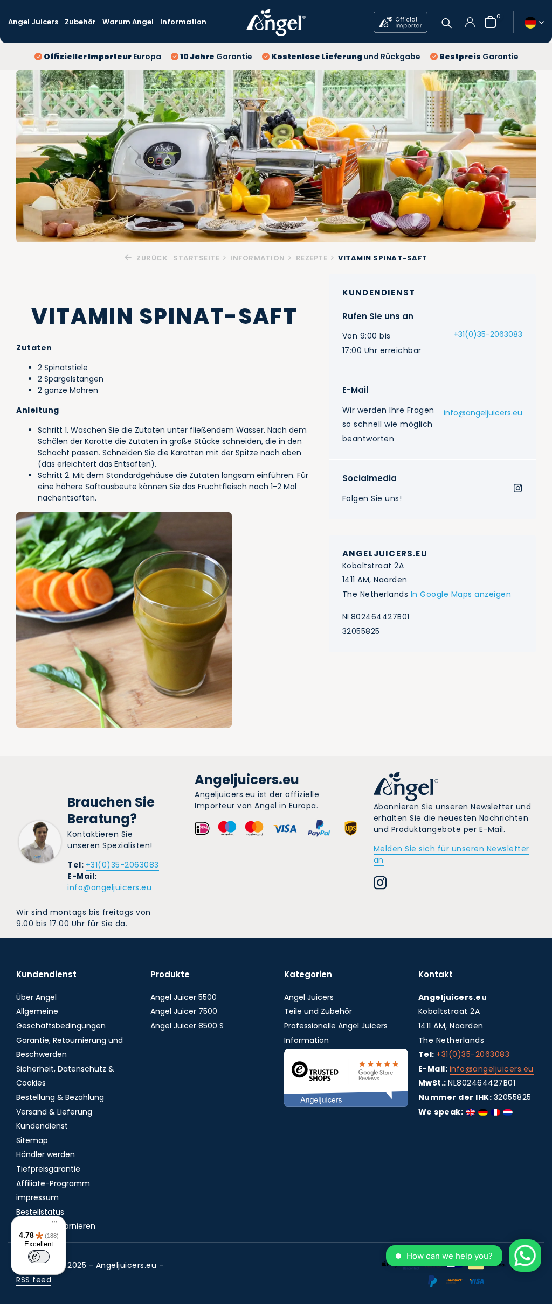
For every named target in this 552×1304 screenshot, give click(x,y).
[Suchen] (446, 22)
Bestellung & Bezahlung (60, 1097)
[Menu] (51, 1223)
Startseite (196, 258)
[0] (487, 22)
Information (183, 22)
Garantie (216, 56)
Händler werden (45, 1154)
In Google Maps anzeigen (461, 594)
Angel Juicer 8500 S (187, 1025)
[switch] (39, 1256)
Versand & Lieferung (54, 1111)
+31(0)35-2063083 (487, 334)
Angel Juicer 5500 (183, 997)
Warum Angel (128, 22)
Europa (102, 56)
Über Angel (36, 997)
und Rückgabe (345, 56)
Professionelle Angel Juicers (336, 1025)
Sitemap (32, 1140)
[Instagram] (518, 489)
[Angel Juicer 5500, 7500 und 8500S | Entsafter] (276, 22)
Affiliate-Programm (53, 1183)
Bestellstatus (40, 1212)
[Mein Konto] (470, 22)
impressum (37, 1197)
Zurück (151, 258)
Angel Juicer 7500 (183, 1011)
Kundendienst (42, 1125)
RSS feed (33, 1279)
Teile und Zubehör (318, 1011)
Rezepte (312, 258)
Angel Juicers (33, 22)
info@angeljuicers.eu (483, 413)
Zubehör (80, 22)
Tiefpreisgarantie (48, 1169)
